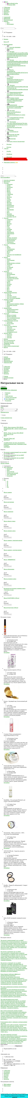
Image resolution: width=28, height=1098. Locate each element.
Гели (8, 211)
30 (7, 484)
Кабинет (6, 21)
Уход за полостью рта (9, 340)
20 (7, 482)
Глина (8, 235)
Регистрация (10, 24)
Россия (4, 420)
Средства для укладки (13, 278)
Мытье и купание (11, 315)
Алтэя (3, 415)
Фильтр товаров (5, 463)
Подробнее (7, 652)
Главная (6, 357)
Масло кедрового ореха (10, 578)
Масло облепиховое (9, 569)
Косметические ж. (11, 239)
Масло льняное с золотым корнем (13, 550)
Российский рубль (13, 3)
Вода (8, 212)
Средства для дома (9, 341)
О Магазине (7, 7)
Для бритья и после (12, 332)
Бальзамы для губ (11, 216)
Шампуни (9, 273)
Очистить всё (4, 406)
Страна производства (6, 417)
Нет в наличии (7, 499)
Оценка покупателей (10, 397)
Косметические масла (12, 309)
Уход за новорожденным (13, 318)
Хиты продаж (9, 396)
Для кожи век (10, 215)
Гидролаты (10, 187)
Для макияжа (10, 209)
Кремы (8, 185)
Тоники (9, 192)
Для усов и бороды (12, 326)
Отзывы (6, 1077)
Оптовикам (7, 8)
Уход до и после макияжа (13, 298)
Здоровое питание (8, 299)
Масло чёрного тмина (9, 521)
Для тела (6, 218)
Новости (6, 13)
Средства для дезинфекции (14, 254)
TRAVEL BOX (8, 333)
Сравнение (7, 358)
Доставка (6, 10)
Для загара (9, 322)
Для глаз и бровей (11, 296)
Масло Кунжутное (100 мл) (11, 607)
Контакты (6, 14)
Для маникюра (11, 249)
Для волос (6, 271)
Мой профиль (7, 1084)
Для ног (6, 257)
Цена (6, 394)
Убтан (8, 198)
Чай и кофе (10, 301)
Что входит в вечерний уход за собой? (14, 455)
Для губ (9, 294)
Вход (8, 22)
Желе (8, 208)
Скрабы (9, 199)
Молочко (9, 202)
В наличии (8, 400)
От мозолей (10, 267)
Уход (8, 236)
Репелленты (7, 181)
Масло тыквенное (8, 511)
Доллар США (11, 4)
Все (5, 480)
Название (7, 392)
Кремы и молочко (11, 316)
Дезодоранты (10, 232)
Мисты (9, 188)
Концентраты (10, 205)
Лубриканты (10, 242)
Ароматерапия (7, 308)
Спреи (8, 195)
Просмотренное (8, 361)
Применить (3, 388)
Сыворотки (10, 194)
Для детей (6, 313)
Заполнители (10, 206)
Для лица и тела (11, 329)
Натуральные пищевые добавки (15, 303)
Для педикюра (10, 260)
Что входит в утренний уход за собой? (14, 458)
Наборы (6, 339)
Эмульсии (9, 264)
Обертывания (10, 233)
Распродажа (7, 344)
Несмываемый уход (12, 277)
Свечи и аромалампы (12, 312)
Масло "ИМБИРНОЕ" (10, 559)
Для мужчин (7, 325)
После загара (10, 323)
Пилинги (9, 197)
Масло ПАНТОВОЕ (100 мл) (11, 598)
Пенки (8, 201)
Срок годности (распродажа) (11, 346)
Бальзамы (9, 214)
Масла (8, 190)
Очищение (10, 184)
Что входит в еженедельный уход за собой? (15, 452)
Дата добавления (9, 399)
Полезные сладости (12, 305)
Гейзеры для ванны (12, 237)
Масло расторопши (9, 502)
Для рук (6, 244)
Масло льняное (8, 492)
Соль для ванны (11, 243)
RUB (6, 2)
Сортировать (9, 390)
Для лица (6, 183)
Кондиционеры (11, 240)
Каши (8, 306)
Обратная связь (8, 362)
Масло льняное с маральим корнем (13, 540)
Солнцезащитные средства (11, 320)
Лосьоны (9, 204)
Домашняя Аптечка (9, 343)
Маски (8, 191)
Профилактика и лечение (13, 263)
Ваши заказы (7, 1085)
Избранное (7, 359)
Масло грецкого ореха (9, 530)
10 (7, 481)
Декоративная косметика (10, 292)
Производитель (5, 412)
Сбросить (3, 386)
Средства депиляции (9, 180)
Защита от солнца (11, 319)
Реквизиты (6, 11)
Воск (8, 288)
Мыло (8, 225)
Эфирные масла (11, 310)
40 (7, 485)
